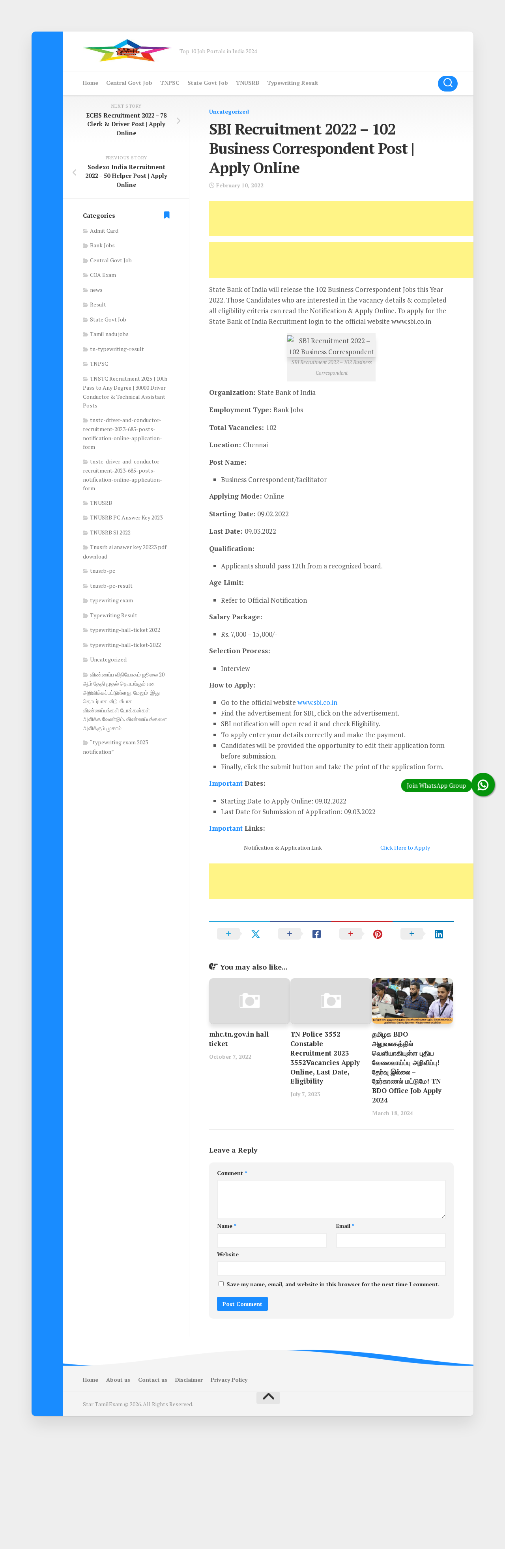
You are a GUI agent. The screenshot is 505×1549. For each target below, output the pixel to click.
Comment (232, 1173)
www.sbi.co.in (317, 702)
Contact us (152, 1379)
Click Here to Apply (405, 847)
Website (228, 1254)
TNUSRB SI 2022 (110, 532)
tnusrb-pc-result (111, 585)
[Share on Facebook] (300, 933)
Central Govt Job (129, 82)
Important (226, 783)
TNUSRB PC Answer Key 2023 (126, 517)
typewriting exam (111, 600)
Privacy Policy (229, 1379)
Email (345, 1225)
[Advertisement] (352, 218)
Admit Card (104, 230)
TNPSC (170, 82)
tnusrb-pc (102, 570)
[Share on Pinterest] (362, 933)
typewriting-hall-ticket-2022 (125, 644)
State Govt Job (207, 82)
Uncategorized (229, 111)
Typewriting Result (292, 82)
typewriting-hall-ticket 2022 (125, 629)
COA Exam (103, 274)
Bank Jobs (102, 245)
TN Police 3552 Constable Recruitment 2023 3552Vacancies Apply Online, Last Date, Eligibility (325, 1058)
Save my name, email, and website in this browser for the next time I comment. (333, 1284)
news (96, 289)
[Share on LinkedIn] (423, 933)
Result (98, 304)
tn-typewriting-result (117, 349)
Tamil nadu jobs (109, 334)
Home (90, 82)
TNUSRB (247, 82)
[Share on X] (239, 933)
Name (226, 1225)
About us (118, 1379)
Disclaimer (189, 1379)
